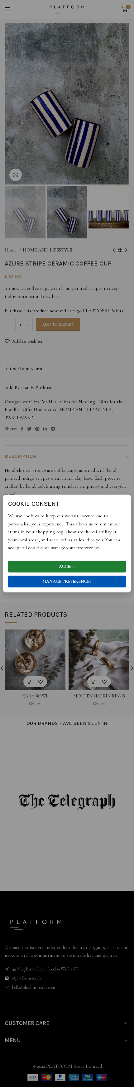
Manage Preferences (67, 581)
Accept (67, 566)
